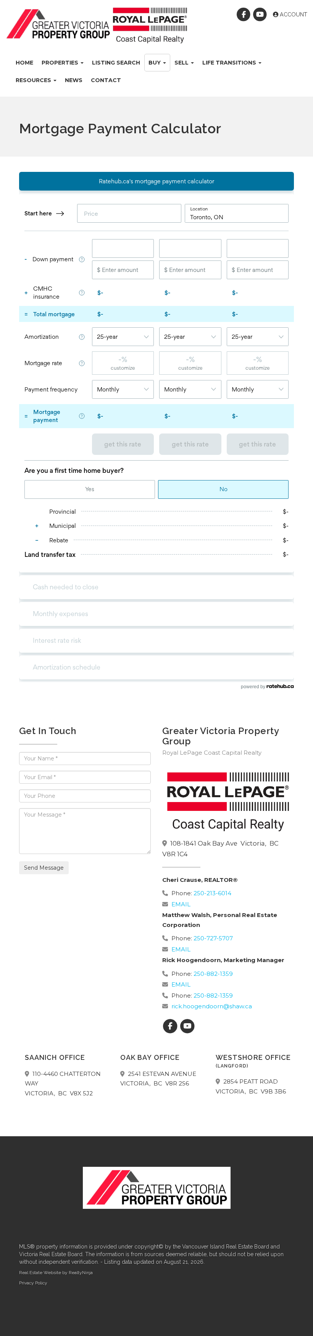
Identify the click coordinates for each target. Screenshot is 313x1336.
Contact (106, 80)
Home (24, 62)
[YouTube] (261, 14)
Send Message (44, 867)
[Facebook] (244, 14)
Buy (155, 62)
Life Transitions (230, 62)
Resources (34, 80)
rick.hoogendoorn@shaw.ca (211, 1006)
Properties (61, 62)
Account (292, 14)
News (73, 80)
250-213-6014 (212, 893)
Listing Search (116, 62)
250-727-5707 (213, 938)
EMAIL (180, 904)
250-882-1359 (213, 973)
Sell (182, 62)
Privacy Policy (33, 1283)
